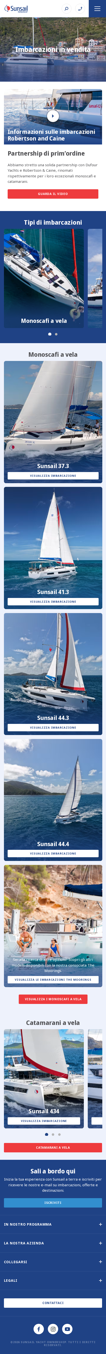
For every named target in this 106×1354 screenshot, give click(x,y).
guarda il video (53, 194)
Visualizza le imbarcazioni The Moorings (53, 979)
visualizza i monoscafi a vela (53, 999)
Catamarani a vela (53, 1147)
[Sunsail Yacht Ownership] (16, 8)
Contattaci (53, 1303)
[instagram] (53, 1329)
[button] (53, 1224)
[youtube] (67, 1329)
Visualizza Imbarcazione (53, 475)
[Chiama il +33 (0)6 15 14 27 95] (80, 9)
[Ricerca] (66, 9)
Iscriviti (53, 1203)
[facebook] (39, 1329)
